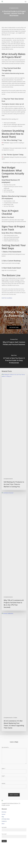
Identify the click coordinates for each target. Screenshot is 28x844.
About (3, 823)
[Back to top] (14, 843)
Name (3, 768)
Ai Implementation (13, 8)
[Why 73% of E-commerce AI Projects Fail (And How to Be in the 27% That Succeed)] (14, 551)
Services (3, 814)
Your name (4, 827)
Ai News (15, 717)
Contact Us (4, 821)
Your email (4, 834)
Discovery (4, 812)
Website (3, 783)
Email (3, 776)
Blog (3, 816)
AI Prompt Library (5, 819)
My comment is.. (5, 747)
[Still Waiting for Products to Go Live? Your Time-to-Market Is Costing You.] (14, 432)
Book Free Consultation (7, 298)
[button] (25, 1)
